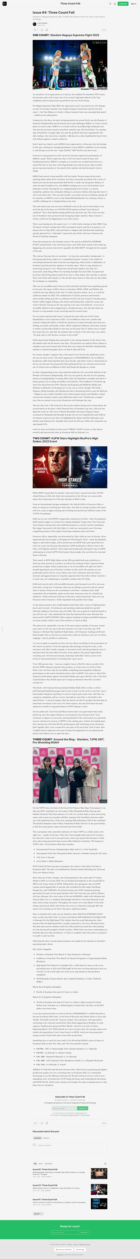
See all (36, 1214)
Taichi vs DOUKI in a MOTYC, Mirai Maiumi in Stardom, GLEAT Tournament (59, 1202)
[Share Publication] (115, 4)
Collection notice (84, 1244)
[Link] (29, 35)
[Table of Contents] (2, 629)
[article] (70, 1174)
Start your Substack (65, 1249)
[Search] (110, 4)
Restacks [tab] (46, 1138)
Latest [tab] (40, 1164)
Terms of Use (80, 1113)
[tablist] (41, 1138)
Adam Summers (42, 23)
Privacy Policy (85, 1115)
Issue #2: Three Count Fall (45, 1169)
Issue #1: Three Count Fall (45, 1199)
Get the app (80, 1249)
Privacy (69, 1244)
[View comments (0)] (42, 30)
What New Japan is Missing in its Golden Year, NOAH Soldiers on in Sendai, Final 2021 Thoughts (59, 1173)
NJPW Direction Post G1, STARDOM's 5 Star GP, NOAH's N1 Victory (56, 1188)
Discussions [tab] (48, 1164)
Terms (75, 1244)
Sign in (133, 4)
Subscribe (123, 4)
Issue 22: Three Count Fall (45, 1185)
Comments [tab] (37, 1138)
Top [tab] (35, 1164)
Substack (60, 1255)
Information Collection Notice (69, 1115)
